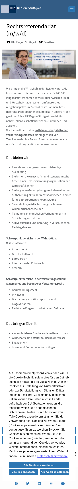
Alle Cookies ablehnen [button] (55, 471)
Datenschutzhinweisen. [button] (52, 456)
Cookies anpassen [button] (23, 471)
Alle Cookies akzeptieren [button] (39, 464)
